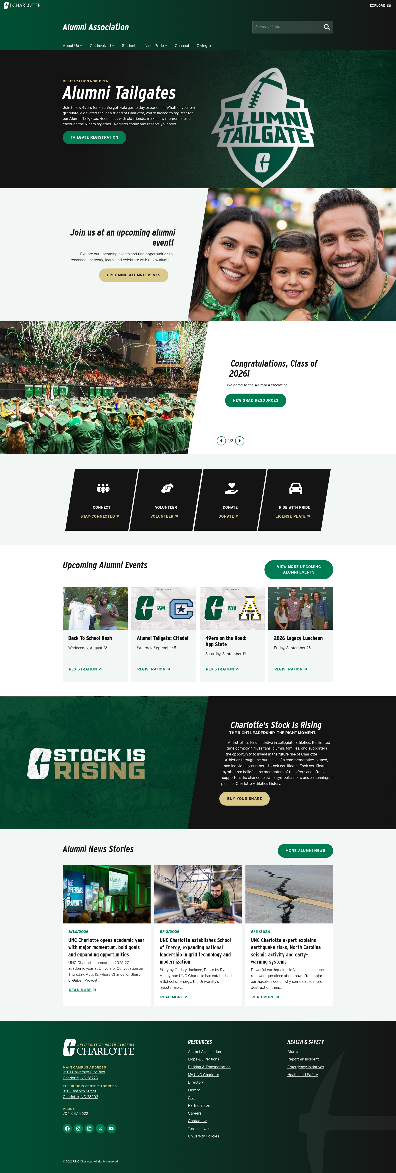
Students (129, 46)
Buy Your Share (244, 799)
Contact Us (197, 1121)
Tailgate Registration (94, 137)
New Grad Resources (255, 400)
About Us (71, 46)
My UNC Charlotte (203, 1075)
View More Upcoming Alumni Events (299, 569)
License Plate (290, 516)
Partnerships (199, 1105)
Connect (182, 46)
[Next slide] (239, 440)
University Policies (203, 1136)
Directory (196, 1082)
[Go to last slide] (221, 440)
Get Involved (100, 46)
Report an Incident (303, 1059)
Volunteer (161, 516)
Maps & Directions (203, 1059)
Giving (202, 46)
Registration (83, 669)
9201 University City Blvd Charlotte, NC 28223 (84, 1075)
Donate (226, 516)
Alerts (292, 1051)
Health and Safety (302, 1075)
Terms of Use (199, 1128)
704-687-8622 (75, 1113)
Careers (194, 1113)
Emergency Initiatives (305, 1067)
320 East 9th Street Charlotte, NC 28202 (80, 1094)
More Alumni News (305, 851)
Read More (80, 990)
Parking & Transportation (209, 1067)
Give (191, 1098)
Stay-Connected (97, 516)
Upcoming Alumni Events (134, 275)
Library (194, 1090)
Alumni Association (204, 1051)
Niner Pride (154, 46)
